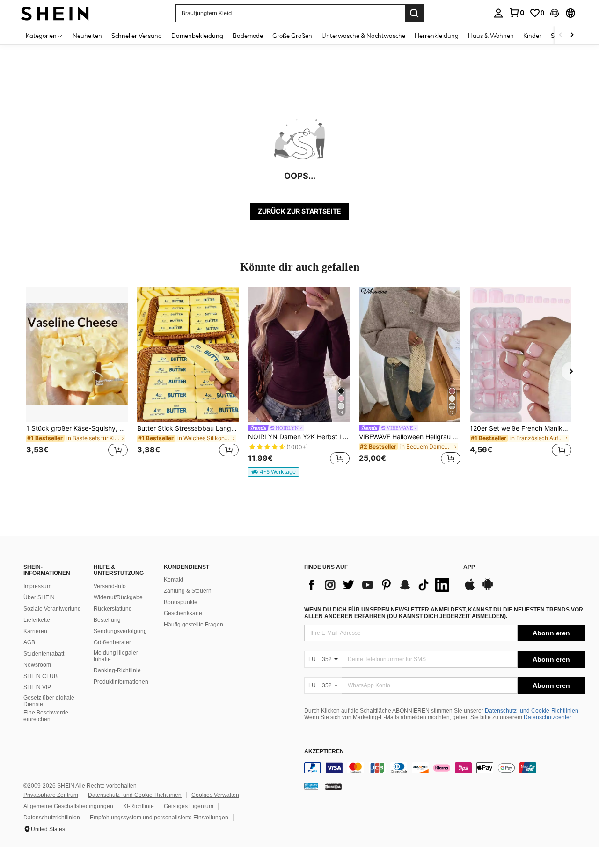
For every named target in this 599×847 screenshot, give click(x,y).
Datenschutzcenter (547, 717)
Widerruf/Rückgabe (118, 597)
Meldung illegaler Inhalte (116, 656)
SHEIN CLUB (40, 676)
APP (469, 567)
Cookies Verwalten (215, 795)
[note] (273, 472)
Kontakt (173, 579)
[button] (554, 13)
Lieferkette (36, 620)
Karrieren (35, 631)
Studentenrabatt (43, 653)
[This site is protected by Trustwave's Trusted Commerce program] (311, 786)
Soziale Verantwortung (52, 608)
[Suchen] (414, 13)
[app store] (469, 589)
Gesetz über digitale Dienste (48, 700)
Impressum (37, 586)
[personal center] (498, 13)
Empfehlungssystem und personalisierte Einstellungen (159, 817)
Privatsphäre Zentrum (50, 795)
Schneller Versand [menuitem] (136, 35)
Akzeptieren (324, 752)
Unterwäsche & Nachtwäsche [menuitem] (363, 35)
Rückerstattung (113, 608)
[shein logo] (55, 12)
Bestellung (107, 620)
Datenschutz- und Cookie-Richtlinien (531, 710)
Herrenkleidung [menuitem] (437, 35)
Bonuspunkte (180, 602)
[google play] (487, 589)
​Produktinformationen (121, 681)
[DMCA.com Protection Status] (333, 786)
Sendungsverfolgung (120, 631)
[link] (517, 12)
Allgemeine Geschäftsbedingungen (68, 806)
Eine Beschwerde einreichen (45, 715)
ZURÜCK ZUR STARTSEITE (299, 211)
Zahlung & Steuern (188, 591)
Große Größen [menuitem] (292, 35)
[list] (379, 585)
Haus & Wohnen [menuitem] (491, 35)
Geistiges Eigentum (188, 806)
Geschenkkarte (183, 613)
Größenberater (112, 642)
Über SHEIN (39, 597)
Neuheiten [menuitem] (87, 35)
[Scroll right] (572, 35)
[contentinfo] (444, 767)
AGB (29, 642)
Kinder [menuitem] (532, 35)
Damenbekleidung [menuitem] (197, 35)
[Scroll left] (560, 35)
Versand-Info (110, 586)
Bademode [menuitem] (248, 35)
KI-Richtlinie (138, 806)
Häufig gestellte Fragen (193, 624)
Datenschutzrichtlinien (51, 817)
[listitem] (77, 377)
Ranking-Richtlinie (117, 670)
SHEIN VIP (37, 687)
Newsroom (37, 665)
